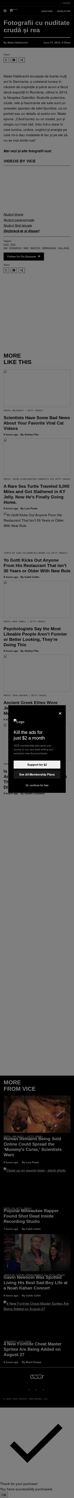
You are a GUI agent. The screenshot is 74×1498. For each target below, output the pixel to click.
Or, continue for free (37, 785)
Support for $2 (37, 765)
